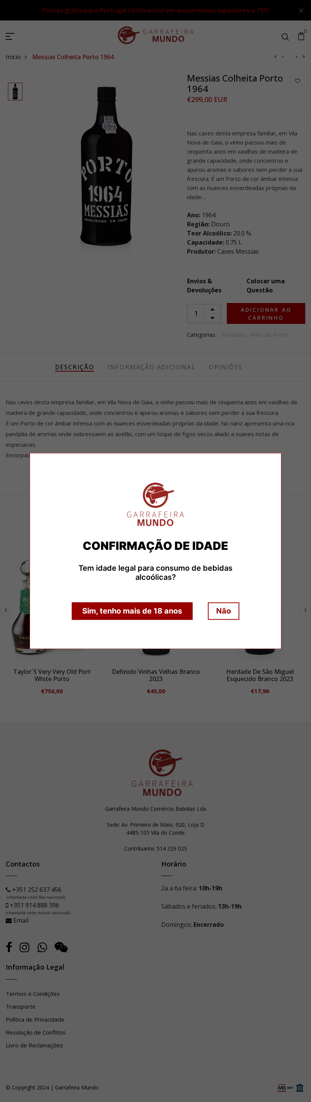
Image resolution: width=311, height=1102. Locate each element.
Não (223, 611)
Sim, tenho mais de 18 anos (132, 611)
